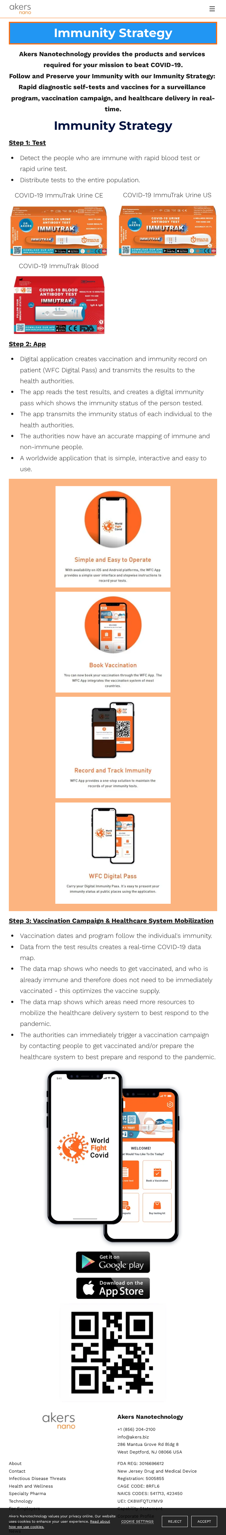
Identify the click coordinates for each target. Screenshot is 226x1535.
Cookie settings (137, 1521)
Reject (175, 1521)
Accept (204, 1521)
